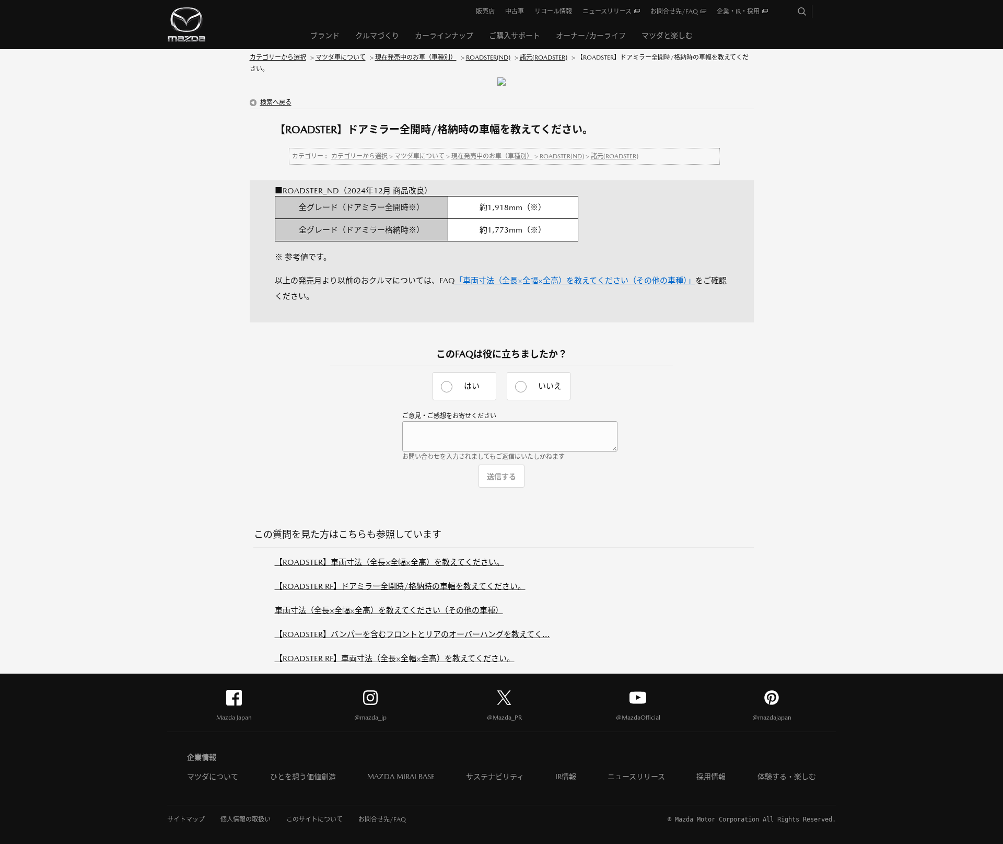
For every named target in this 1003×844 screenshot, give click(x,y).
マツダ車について (341, 57)
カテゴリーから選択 (278, 57)
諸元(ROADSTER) (543, 57)
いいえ (550, 385)
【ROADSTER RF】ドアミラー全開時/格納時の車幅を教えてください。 (400, 586)
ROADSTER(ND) (488, 57)
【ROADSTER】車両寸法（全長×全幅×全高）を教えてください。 (389, 562)
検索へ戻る (275, 102)
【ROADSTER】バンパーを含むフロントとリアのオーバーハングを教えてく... (412, 634)
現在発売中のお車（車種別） (416, 57)
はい (472, 385)
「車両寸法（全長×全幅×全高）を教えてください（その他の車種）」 (575, 280)
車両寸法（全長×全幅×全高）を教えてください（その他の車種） (389, 610)
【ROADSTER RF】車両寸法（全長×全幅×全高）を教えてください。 (395, 658)
